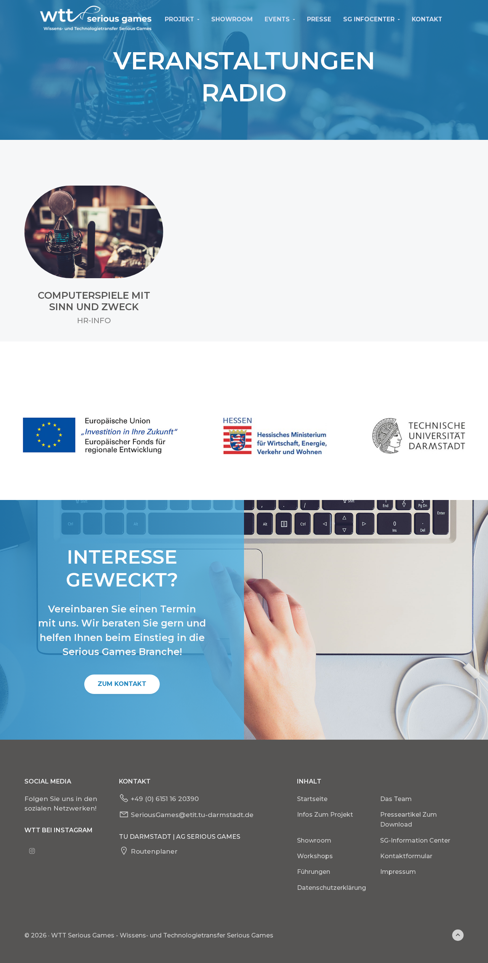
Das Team (396, 799)
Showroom (314, 840)
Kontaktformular (406, 856)
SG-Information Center (415, 840)
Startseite (312, 799)
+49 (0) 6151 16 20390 (165, 799)
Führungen (313, 871)
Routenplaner (154, 851)
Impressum (398, 871)
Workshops (315, 856)
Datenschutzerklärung (331, 887)
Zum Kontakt (122, 683)
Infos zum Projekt (325, 814)
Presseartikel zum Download (408, 819)
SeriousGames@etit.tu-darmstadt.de (192, 815)
